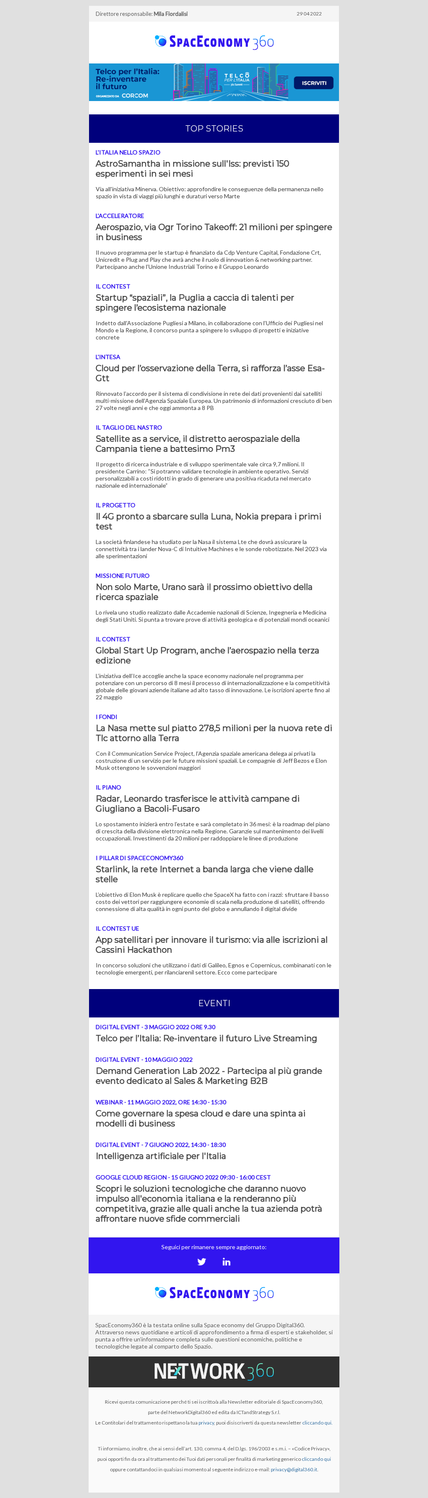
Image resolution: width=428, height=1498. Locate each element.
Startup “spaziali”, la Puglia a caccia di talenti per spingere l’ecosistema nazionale (195, 303)
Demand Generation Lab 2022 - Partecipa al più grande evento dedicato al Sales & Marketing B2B (209, 1076)
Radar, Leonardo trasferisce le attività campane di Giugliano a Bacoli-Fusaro (198, 804)
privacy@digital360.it (294, 1469)
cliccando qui (316, 1459)
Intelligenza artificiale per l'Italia (161, 1156)
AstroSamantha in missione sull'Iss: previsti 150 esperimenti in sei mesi (192, 169)
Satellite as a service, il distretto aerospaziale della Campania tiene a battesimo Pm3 (198, 444)
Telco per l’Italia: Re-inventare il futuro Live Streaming (206, 1038)
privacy (206, 1423)
